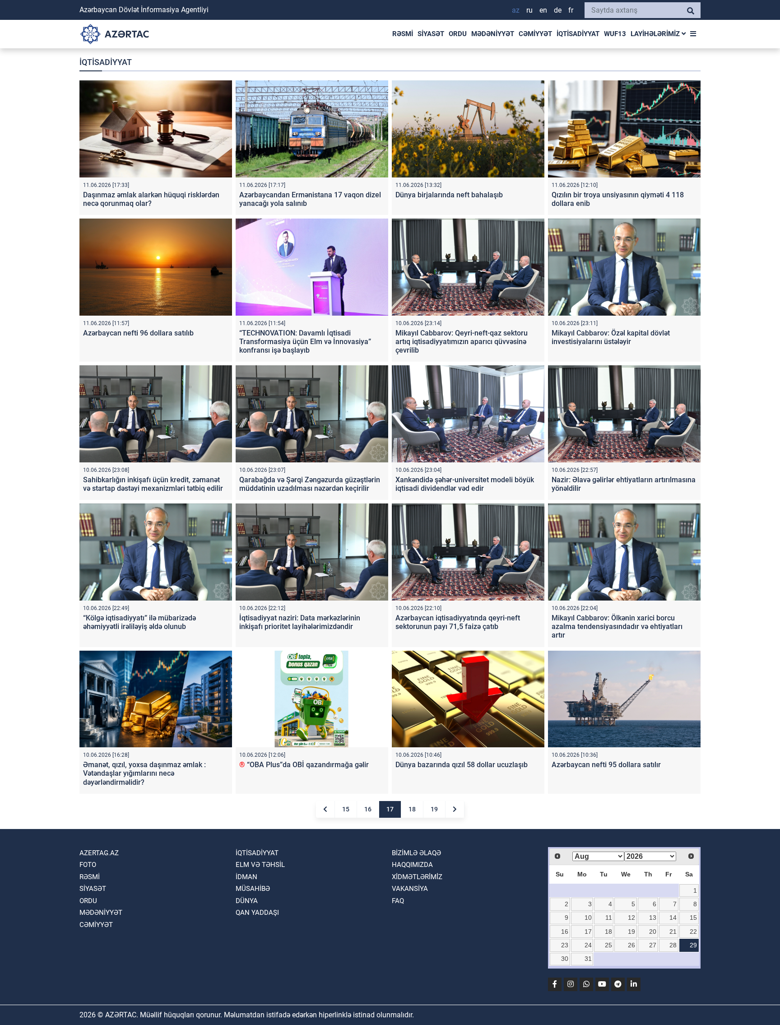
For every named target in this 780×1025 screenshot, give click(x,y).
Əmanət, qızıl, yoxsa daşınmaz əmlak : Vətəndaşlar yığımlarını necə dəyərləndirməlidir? (144, 773)
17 (390, 809)
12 (631, 917)
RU (529, 10)
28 (673, 945)
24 (588, 945)
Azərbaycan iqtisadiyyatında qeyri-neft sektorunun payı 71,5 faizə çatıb (457, 622)
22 (693, 931)
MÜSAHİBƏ (253, 889)
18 (412, 809)
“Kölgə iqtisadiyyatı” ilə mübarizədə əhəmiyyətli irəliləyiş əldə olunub (139, 622)
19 (434, 809)
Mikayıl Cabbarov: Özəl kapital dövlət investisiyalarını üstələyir (611, 337)
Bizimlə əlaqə (416, 853)
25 (608, 945)
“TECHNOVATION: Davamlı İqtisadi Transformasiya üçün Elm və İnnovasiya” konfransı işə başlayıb (305, 341)
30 (564, 958)
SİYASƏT (431, 34)
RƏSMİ (402, 34)
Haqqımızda (412, 865)
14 (673, 917)
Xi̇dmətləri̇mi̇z (417, 877)
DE (558, 10)
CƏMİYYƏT (535, 34)
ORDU (458, 34)
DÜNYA (247, 901)
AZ (516, 10)
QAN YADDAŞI (257, 913)
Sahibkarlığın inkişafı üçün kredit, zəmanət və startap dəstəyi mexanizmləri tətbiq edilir (153, 484)
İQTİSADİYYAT (578, 34)
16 (367, 809)
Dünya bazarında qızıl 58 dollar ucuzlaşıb (461, 764)
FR (570, 10)
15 (345, 809)
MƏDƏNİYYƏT (492, 34)
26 (631, 945)
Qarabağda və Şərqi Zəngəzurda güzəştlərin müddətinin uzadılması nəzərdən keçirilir (309, 484)
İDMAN (246, 877)
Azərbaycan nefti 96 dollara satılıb (138, 333)
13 (652, 917)
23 (564, 945)
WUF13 (615, 34)
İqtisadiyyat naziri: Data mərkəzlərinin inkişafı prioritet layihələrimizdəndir (299, 622)
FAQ (398, 901)
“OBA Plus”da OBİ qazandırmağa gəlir (304, 764)
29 (693, 945)
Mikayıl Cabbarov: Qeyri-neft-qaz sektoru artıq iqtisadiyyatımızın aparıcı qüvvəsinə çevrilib (461, 341)
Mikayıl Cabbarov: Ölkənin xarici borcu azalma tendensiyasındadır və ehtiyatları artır (617, 626)
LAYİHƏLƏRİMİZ (656, 34)
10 (588, 917)
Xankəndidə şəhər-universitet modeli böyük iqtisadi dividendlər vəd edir (464, 484)
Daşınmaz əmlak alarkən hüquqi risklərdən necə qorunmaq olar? (151, 199)
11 (608, 917)
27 (652, 945)
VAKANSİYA (410, 889)
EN (543, 10)
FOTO (87, 865)
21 (673, 931)
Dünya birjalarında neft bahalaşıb (449, 195)
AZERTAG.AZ (99, 853)
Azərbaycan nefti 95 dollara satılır (606, 764)
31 (588, 958)
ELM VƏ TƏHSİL (260, 865)
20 (652, 931)
